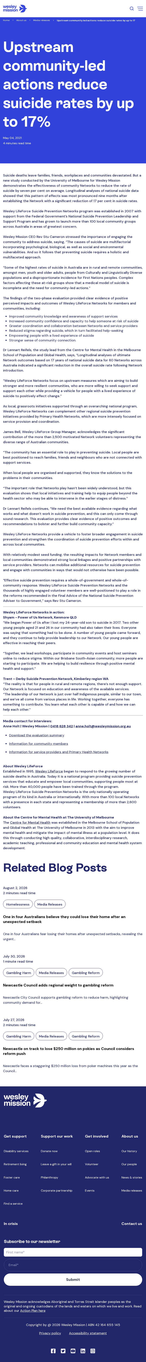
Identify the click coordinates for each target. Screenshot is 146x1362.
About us (21, 20)
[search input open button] (132, 8)
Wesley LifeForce (49, 771)
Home (6, 20)
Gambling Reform (86, 973)
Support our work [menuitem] (57, 1136)
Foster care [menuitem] (12, 1177)
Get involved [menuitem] (96, 1136)
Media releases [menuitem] (131, 1191)
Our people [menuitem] (129, 1164)
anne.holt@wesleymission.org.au (103, 726)
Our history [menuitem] (129, 1151)
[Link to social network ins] (93, 1350)
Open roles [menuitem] (92, 1151)
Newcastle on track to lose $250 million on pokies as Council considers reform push (68, 1051)
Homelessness (17, 904)
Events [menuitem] (89, 1191)
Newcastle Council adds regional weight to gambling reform (58, 985)
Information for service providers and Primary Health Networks (58, 752)
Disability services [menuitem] (16, 1151)
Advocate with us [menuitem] (97, 1177)
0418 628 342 (61, 726)
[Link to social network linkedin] (83, 1350)
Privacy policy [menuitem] (50, 1333)
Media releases (41, 20)
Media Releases (49, 904)
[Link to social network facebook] (53, 1350)
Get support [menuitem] (15, 1136)
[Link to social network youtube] (73, 1350)
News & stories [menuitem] (131, 1177)
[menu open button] (140, 9)
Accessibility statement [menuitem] (88, 1333)
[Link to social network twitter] (63, 1350)
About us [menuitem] (129, 1136)
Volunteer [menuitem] (91, 1164)
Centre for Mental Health (30, 822)
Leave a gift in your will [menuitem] (56, 1164)
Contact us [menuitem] (131, 1223)
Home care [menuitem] (11, 1191)
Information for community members (38, 743)
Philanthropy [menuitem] (49, 1177)
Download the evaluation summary (36, 735)
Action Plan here (32, 1310)
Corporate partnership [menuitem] (56, 1191)
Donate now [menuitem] (49, 1151)
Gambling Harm (18, 973)
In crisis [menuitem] (11, 1223)
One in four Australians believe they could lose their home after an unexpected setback (64, 919)
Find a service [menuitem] (13, 1204)
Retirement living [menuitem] (15, 1164)
